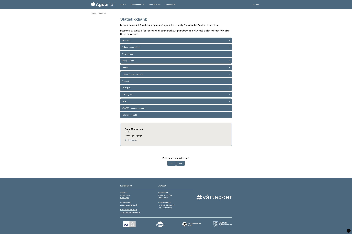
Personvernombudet (127, 210)
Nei (180, 163)
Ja (171, 163)
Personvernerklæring (128, 205)
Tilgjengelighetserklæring (129, 212)
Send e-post (124, 198)
